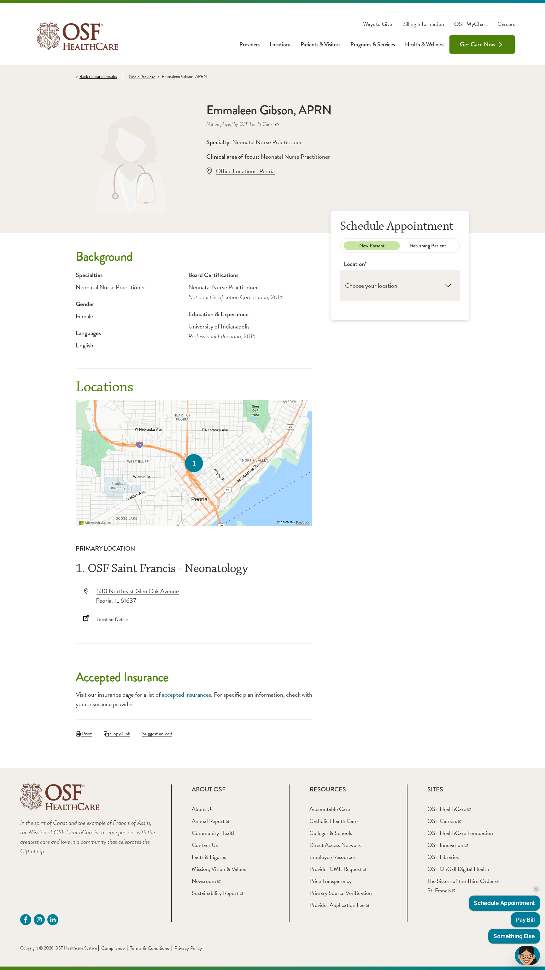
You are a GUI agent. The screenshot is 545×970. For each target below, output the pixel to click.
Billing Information (423, 24)
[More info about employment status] (277, 124)
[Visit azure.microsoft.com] (95, 523)
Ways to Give (377, 24)
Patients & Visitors (320, 44)
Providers (249, 44)
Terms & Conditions (149, 948)
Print (86, 733)
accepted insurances (186, 694)
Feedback (302, 522)
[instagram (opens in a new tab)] (39, 919)
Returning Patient (428, 245)
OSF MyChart (470, 24)
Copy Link (119, 733)
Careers (506, 24)
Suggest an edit (157, 733)
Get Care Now (477, 44)
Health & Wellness (424, 44)
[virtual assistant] (527, 955)
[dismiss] (536, 889)
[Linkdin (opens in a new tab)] (52, 919)
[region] (194, 463)
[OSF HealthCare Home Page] (77, 36)
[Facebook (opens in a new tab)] (25, 919)
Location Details (112, 619)
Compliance (113, 948)
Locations (280, 44)
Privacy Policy (188, 948)
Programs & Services (372, 44)
